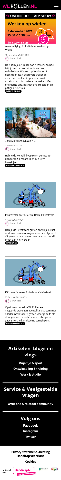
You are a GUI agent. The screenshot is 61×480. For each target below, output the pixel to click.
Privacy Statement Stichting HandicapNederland (30, 454)
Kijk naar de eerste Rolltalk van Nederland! (28, 292)
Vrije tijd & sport (30, 363)
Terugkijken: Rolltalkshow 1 (20, 140)
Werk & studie (13, 91)
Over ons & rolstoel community (30, 404)
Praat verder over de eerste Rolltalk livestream (29, 214)
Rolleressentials (15, 165)
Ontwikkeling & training (30, 368)
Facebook (30, 425)
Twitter (30, 436)
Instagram (30, 431)
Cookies (30, 461)
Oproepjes (11, 243)
